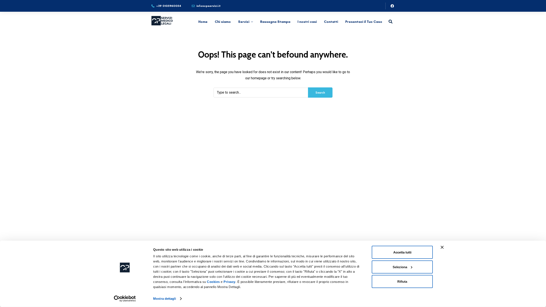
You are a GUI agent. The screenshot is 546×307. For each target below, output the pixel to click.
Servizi (243, 22)
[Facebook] (392, 6)
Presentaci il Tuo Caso (363, 22)
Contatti (331, 22)
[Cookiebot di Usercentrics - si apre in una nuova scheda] (125, 298)
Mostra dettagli (164, 298)
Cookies (213, 282)
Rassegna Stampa (275, 22)
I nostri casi (307, 22)
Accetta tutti (402, 252)
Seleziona (400, 267)
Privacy (229, 282)
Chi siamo (223, 22)
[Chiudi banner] (442, 247)
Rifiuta (402, 281)
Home (203, 22)
